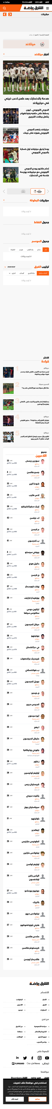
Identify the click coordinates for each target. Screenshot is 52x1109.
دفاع (39, 249)
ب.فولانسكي (32, 670)
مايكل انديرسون (31, 739)
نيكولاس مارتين (31, 853)
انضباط (13, 249)
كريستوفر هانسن (30, 948)
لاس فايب (34, 495)
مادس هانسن (32, 937)
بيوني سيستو (32, 552)
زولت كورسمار (32, 587)
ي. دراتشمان (32, 647)
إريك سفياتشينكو (30, 507)
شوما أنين (34, 484)
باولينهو (35, 819)
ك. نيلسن (34, 518)
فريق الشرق (42, 1036)
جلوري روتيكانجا (31, 750)
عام (46, 249)
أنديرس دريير (32, 704)
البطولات (19, 999)
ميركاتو (46, 368)
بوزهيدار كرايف (31, 598)
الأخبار (45, 999)
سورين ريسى (32, 461)
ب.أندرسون (33, 541)
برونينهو (35, 636)
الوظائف (20, 1036)
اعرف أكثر (14, 1099)
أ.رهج (36, 727)
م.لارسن (35, 529)
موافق (37, 1099)
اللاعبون (20, 1004)
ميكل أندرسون (32, 624)
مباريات (45, 14)
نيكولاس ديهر (32, 914)
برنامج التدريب (42, 1042)
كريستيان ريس (32, 784)
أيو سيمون (33, 716)
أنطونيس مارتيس (30, 841)
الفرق (36, 35)
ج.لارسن (35, 575)
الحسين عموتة (44, 384)
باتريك (36, 902)
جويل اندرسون (32, 682)
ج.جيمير (35, 693)
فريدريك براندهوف (29, 659)
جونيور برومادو (32, 891)
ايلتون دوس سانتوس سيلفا (31, 611)
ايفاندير (35, 830)
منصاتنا (20, 1031)
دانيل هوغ (34, 564)
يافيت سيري (32, 796)
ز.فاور (36, 762)
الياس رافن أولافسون (33, 877)
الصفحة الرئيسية (44, 35)
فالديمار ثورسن (31, 959)
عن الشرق (19, 1026)
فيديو (20, 1010)
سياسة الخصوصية (40, 1026)
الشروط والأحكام (41, 1031)
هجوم (21, 249)
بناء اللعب (30, 249)
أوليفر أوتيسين (31, 773)
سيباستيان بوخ (31, 807)
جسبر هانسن (33, 472)
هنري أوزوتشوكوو (29, 925)
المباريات (43, 1010)
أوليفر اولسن (32, 864)
